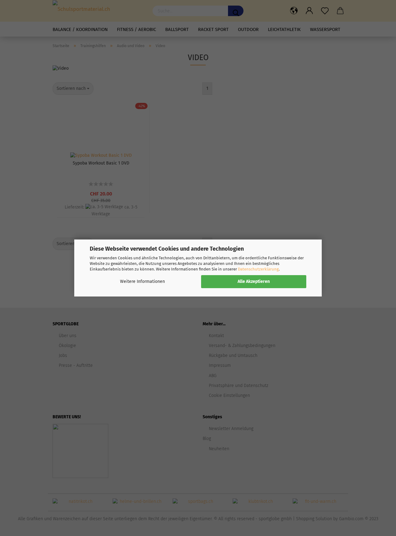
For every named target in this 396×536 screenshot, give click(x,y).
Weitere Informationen (142, 281)
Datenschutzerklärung (258, 269)
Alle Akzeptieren (254, 281)
